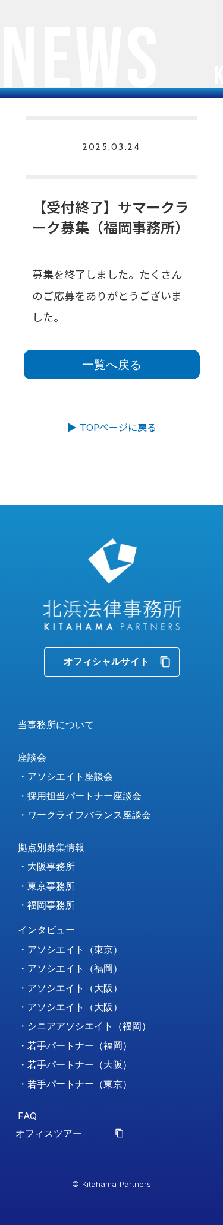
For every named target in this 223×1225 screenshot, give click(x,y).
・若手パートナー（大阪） (75, 1064)
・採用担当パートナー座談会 (80, 796)
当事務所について (56, 724)
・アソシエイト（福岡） (70, 968)
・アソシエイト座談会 (65, 776)
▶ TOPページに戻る (111, 426)
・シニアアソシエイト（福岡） (84, 1026)
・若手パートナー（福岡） (75, 1045)
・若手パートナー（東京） (75, 1084)
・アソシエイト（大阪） (70, 988)
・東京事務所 (46, 886)
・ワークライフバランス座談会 (84, 815)
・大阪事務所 (46, 866)
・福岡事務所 (46, 905)
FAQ (27, 1116)
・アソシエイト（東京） (70, 949)
